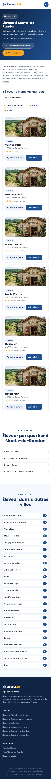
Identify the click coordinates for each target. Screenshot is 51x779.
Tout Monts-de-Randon (19, 45)
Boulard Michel (13, 244)
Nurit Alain (11, 343)
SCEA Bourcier (13, 144)
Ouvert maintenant (15, 105)
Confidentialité (35, 768)
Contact (40, 771)
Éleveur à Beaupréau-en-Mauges (17, 719)
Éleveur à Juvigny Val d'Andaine (16, 731)
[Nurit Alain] (25, 326)
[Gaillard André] (25, 177)
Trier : (5, 98)
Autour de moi (14, 53)
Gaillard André (13, 194)
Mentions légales (16, 768)
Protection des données (17, 771)
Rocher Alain (12, 393)
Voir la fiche (33, 158)
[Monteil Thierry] (25, 276)
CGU (26, 768)
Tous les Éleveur (9, 748)
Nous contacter (9, 756)
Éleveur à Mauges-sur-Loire (14, 727)
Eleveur (14, 4)
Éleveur (14, 38)
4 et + (34, 105)
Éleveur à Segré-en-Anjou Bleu (15, 735)
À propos (32, 771)
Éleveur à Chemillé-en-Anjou (15, 715)
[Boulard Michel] (25, 227)
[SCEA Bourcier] (25, 127)
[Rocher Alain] (25, 376)
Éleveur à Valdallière (11, 723)
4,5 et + (10, 110)
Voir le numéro (16, 158)
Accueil (5, 38)
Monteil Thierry (13, 294)
